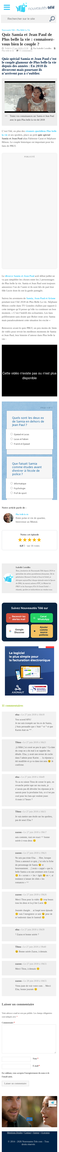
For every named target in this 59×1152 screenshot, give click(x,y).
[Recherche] (52, 19)
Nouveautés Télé (8, 30)
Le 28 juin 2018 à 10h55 (35, 981)
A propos (45, 1132)
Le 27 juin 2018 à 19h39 (32, 929)
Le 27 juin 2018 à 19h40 (34, 947)
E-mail (36, 1066)
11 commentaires (25, 51)
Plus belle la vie (23, 30)
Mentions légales (14, 1132)
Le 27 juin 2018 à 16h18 (32, 714)
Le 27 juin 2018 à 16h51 (34, 811)
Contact (27, 1132)
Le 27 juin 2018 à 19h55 (35, 964)
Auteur (36, 1132)
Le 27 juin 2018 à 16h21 (34, 742)
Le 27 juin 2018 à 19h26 (35, 894)
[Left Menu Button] (7, 7)
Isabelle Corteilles (44, 48)
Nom (35, 1058)
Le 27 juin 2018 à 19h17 (35, 832)
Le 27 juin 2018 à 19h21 (35, 853)
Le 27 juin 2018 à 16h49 (32, 777)
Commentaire (8, 1023)
